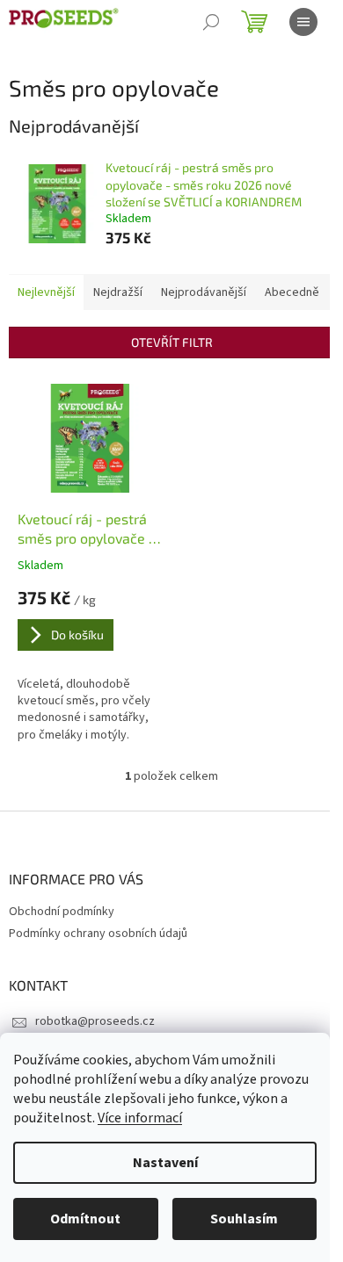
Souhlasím (244, 1219)
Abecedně (292, 292)
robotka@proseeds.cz (95, 1021)
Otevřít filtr (172, 342)
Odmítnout (85, 1219)
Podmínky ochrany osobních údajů (98, 933)
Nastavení (165, 1162)
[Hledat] (211, 22)
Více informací (140, 1118)
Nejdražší (117, 292)
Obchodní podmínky (61, 911)
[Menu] (303, 22)
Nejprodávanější (203, 292)
